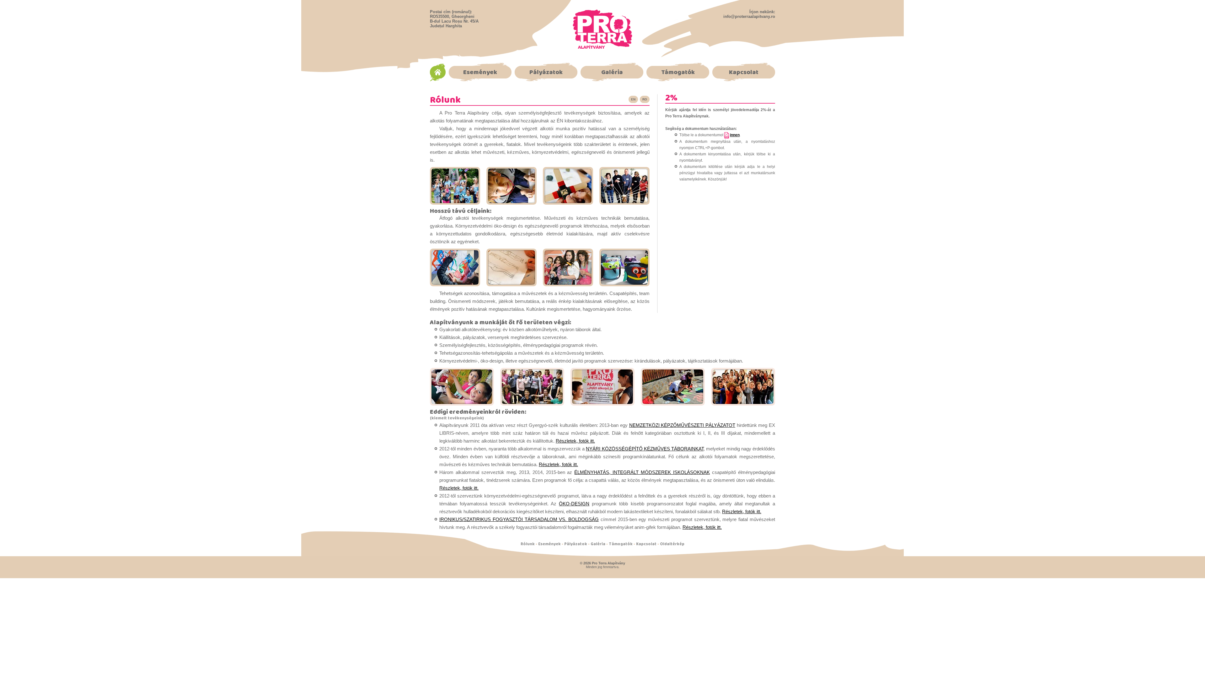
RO (644, 99)
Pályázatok (546, 72)
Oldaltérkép (672, 544)
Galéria (612, 72)
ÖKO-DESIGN (574, 503)
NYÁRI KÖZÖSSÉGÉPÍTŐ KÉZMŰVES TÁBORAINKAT (645, 448)
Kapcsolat (743, 72)
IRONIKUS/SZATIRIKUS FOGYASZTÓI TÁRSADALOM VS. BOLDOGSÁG (519, 519)
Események (480, 72)
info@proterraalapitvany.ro (749, 16)
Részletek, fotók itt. (575, 441)
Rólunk (528, 544)
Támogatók (678, 72)
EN (633, 99)
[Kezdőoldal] (602, 47)
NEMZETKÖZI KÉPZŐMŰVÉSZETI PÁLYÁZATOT (682, 425)
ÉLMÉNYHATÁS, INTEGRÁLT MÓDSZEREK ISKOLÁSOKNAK (642, 472)
